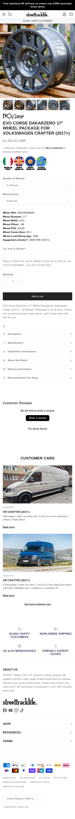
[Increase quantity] (20, 281)
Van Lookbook (54, 148)
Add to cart (38, 296)
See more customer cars (37, 604)
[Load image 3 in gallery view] (37, 61)
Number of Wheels (14, 178)
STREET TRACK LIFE (18, 807)
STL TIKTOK (44, 778)
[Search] (11, 14)
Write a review (37, 418)
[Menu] (4, 14)
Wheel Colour (11, 194)
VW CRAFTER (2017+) (16, 511)
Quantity (8, 274)
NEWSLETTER (9, 778)
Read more (8, 527)
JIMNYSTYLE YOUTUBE (13, 787)
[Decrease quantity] (6, 281)
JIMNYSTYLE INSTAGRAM (14, 782)
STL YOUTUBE (60, 778)
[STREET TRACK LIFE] (37, 14)
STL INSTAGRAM (27, 778)
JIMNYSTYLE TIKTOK (39, 782)
